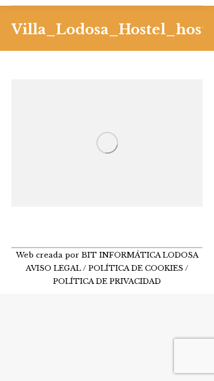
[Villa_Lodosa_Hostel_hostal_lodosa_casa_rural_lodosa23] (107, 143)
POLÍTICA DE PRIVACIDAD (107, 281)
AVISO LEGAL (54, 268)
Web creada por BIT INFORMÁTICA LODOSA (107, 255)
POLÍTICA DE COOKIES (135, 268)
